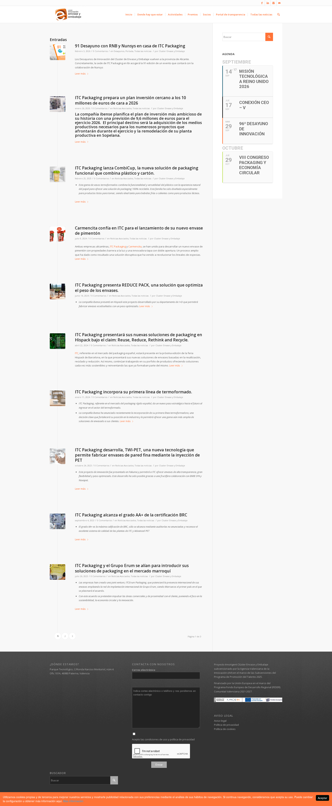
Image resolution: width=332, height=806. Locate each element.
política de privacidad (182, 739)
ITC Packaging (118, 246)
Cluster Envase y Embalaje (172, 51)
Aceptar (322, 798)
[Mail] (279, 3)
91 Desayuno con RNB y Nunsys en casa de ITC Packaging (130, 46)
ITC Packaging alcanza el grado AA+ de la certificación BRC (131, 515)
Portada (129, 51)
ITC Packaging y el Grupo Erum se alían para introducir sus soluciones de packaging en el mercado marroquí (132, 568)
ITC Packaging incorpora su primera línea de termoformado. (133, 392)
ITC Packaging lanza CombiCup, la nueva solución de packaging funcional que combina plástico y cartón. (136, 170)
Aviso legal (220, 720)
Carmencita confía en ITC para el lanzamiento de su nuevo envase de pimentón (139, 230)
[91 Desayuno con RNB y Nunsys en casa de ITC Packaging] (57, 52)
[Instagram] (273, 3)
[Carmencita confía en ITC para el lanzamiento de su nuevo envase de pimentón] (57, 234)
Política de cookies (225, 729)
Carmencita (135, 246)
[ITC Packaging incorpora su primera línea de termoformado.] (57, 398)
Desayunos (119, 51)
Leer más (80, 73)
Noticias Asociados (122, 108)
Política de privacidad (226, 724)
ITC (76, 353)
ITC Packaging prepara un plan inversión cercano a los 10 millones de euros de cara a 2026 (130, 100)
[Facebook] (262, 3)
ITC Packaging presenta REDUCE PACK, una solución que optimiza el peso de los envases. (139, 287)
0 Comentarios (100, 51)
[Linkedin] (268, 3)
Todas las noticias (142, 51)
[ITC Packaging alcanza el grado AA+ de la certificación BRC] (57, 521)
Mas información (73, 801)
